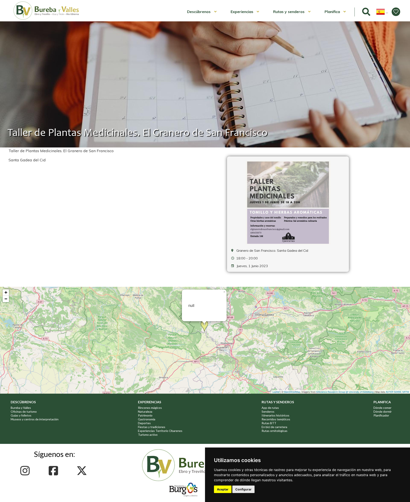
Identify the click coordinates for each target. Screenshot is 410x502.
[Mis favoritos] (396, 11)
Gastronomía (146, 419)
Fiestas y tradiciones (151, 427)
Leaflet (276, 391)
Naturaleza (145, 411)
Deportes (144, 423)
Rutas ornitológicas (274, 431)
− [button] (5, 299)
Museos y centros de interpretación (35, 419)
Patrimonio (145, 415)
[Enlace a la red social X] (83, 470)
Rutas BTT (269, 423)
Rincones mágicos (150, 407)
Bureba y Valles (21, 407)
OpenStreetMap (292, 391)
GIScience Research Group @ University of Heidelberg (344, 391)
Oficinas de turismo (24, 411)
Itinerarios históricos (275, 415)
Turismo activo (148, 434)
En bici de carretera (274, 427)
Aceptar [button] (222, 489)
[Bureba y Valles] (46, 19)
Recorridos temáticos (276, 419)
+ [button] (5, 292)
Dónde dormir (382, 411)
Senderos (268, 411)
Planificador (381, 415)
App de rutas (270, 407)
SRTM (405, 391)
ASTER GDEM (393, 391)
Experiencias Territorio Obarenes (160, 431)
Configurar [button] (243, 489)
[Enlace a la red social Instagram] (26, 470)
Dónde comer (382, 407)
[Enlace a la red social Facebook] (54, 470)
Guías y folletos (21, 415)
